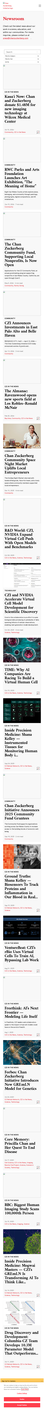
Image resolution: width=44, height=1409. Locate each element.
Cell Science (9, 1162)
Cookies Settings (22, 1393)
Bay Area (8, 418)
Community (9, 132)
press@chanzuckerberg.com (15, 38)
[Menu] (40, 6)
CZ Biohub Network (12, 766)
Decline (22, 1399)
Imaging (30, 1162)
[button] (22, 56)
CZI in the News (20, 132)
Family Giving (19, 286)
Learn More (24, 1389)
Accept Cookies (22, 1405)
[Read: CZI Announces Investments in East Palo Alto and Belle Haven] (22, 323)
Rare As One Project (12, 1165)
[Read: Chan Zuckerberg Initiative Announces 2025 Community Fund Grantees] (22, 808)
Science (20, 558)
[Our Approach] (9, 5)
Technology (28, 558)
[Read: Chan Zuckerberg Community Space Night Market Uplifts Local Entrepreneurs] (22, 460)
